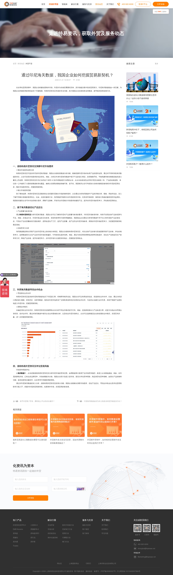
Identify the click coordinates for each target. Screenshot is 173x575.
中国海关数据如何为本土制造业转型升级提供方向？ (103, 401)
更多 (156, 63)
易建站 (15, 537)
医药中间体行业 (68, 525)
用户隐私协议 (79, 571)
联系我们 (105, 529)
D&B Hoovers (18, 529)
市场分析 (51, 529)
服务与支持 (86, 525)
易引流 (32, 537)
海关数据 (21, 373)
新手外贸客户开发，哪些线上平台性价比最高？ (37, 401)
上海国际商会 (74, 563)
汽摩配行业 (66, 537)
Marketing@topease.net (147, 557)
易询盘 (15, 533)
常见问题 (105, 533)
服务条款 (89, 571)
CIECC (88, 563)
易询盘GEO (34, 533)
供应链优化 (52, 533)
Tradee (15, 546)
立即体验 (161, 4)
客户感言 (85, 529)
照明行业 (65, 533)
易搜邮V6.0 (34, 529)
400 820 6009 (127, 4)
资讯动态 (21, 63)
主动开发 (51, 525)
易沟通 (15, 541)
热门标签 (85, 533)
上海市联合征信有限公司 (107, 563)
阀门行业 (65, 541)
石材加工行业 (67, 529)
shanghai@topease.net (146, 548)
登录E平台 (143, 4)
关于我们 (105, 525)
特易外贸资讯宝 (25, 214)
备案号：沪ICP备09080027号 (105, 571)
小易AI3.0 (34, 525)
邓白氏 (59, 563)
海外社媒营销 (53, 537)
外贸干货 (29, 63)
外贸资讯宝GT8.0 (19, 525)
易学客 (32, 541)
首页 (14, 63)
